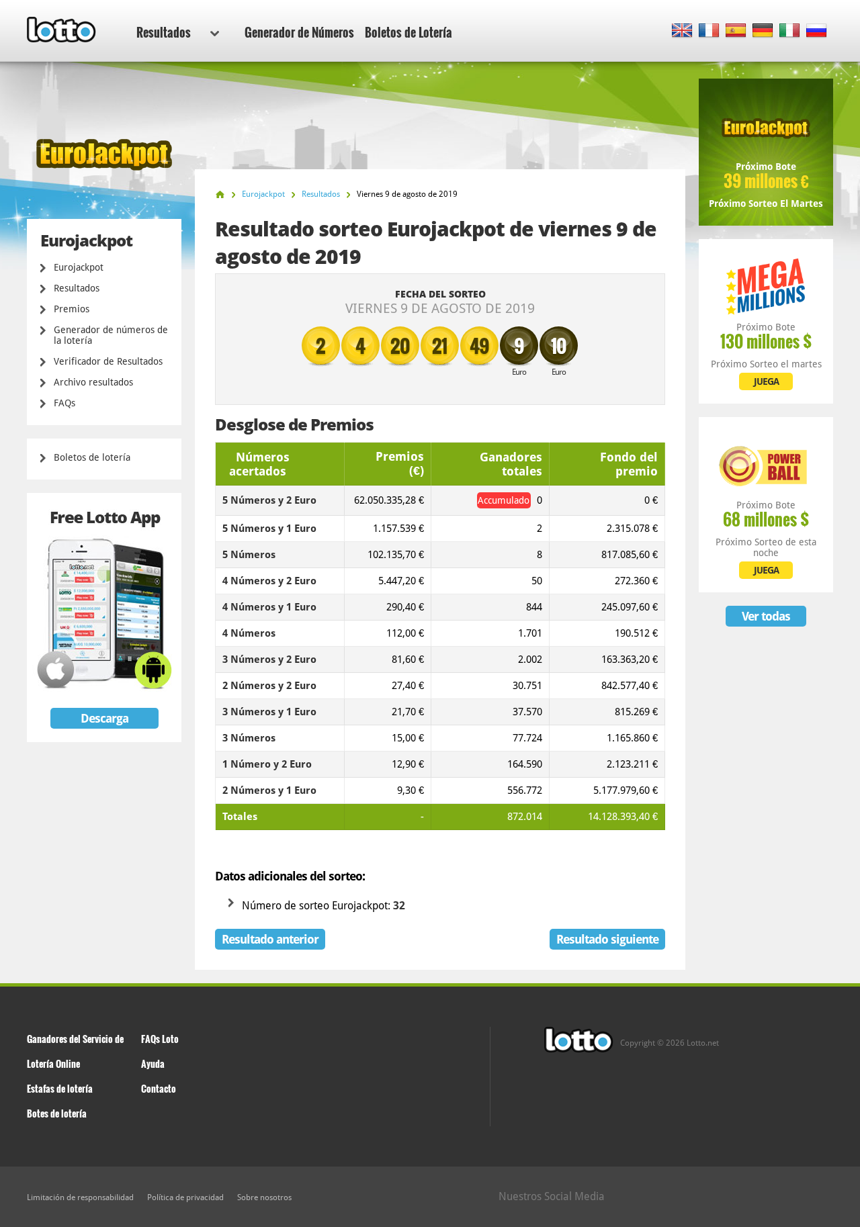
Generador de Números (299, 32)
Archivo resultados (93, 382)
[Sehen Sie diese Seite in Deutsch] (762, 31)
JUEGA (766, 381)
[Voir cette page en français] (709, 31)
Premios (71, 309)
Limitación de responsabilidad (80, 1197)
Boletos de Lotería (408, 32)
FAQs (64, 403)
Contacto (158, 1088)
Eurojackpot (78, 267)
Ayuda (153, 1063)
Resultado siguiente (607, 939)
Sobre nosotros (264, 1197)
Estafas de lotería (60, 1088)
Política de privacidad (185, 1197)
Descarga (104, 718)
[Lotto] (220, 194)
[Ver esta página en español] (736, 31)
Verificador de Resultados (108, 361)
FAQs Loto (160, 1039)
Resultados (163, 32)
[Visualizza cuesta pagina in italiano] (789, 31)
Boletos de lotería (92, 457)
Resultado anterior (270, 939)
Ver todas (766, 616)
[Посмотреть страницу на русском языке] (816, 31)
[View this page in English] (682, 31)
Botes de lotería (57, 1113)
